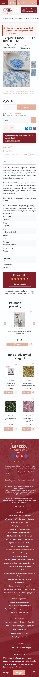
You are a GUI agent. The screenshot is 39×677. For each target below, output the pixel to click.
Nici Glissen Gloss (24, 529)
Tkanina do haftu (29, 589)
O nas (7, 626)
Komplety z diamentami (12, 589)
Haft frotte (8, 519)
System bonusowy (11, 622)
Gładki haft (27, 516)
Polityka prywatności (19, 637)
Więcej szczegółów (12, 141)
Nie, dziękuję (6, 673)
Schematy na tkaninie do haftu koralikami (19, 560)
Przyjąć (19, 673)
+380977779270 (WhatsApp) (19, 648)
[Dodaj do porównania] (5, 128)
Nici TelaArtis (11, 536)
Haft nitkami (12, 579)
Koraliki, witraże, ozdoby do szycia (23, 18)
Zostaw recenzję (20, 284)
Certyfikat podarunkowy (19, 612)
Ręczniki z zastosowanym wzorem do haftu (19, 609)
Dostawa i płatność (27, 622)
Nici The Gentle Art (25, 536)
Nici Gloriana (12, 532)
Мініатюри (24, 553)
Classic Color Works (14, 516)
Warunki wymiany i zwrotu (19, 633)
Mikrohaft (12, 529)
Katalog (8, 18)
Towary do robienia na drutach (19, 586)
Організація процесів (19, 556)
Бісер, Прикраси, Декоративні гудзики (16, 45)
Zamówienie (33, 120)
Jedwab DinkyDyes (13, 526)
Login (24, 2)
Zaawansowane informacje (12, 667)
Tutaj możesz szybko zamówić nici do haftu (19, 549)
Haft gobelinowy (20, 519)
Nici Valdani (29, 539)
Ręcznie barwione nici (16, 543)
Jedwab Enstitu (27, 526)
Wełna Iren (14, 553)
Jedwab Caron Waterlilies (19, 522)
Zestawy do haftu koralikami (19, 602)
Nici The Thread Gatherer (14, 539)
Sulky (28, 543)
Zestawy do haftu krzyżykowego (20, 566)
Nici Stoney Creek (25, 532)
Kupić (26, 107)
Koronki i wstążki (25, 579)
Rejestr (33, 2)
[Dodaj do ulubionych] (11, 128)
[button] (5, 323)
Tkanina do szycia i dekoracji (19, 546)
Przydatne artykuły (18, 626)
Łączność (30, 626)
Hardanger (31, 519)
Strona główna (3, 18)
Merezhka (19, 618)
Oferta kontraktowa (19, 629)
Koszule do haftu (19, 570)
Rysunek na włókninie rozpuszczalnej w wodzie (19, 563)
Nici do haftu (19, 582)
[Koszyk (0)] (23, 10)
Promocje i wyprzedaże (19, 599)
